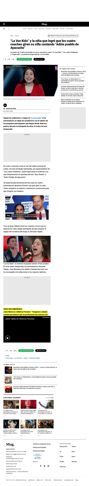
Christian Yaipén (34, 358)
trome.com (48, 480)
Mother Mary (55, 28)
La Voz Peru (18, 358)
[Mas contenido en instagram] (48, 466)
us (60, 451)
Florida (24, 28)
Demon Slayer (69, 28)
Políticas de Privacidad (39, 447)
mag (76, 480)
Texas (35, 28)
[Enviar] (4, 29)
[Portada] (10, 447)
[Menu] (5, 24)
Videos (74, 446)
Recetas (74, 461)
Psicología (48, 28)
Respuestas (63, 446)
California (30, 28)
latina (25, 358)
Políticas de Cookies (39, 450)
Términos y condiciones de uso (42, 444)
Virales (62, 461)
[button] (7, 338)
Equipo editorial (10, 449)
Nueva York (41, 28)
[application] (27, 329)
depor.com (40, 480)
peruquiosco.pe (68, 480)
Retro (73, 456)
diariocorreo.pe (58, 480)
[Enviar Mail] (4, 108)
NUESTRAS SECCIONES (65, 443)
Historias (63, 466)
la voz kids (9, 358)
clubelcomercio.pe (21, 480)
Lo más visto (9, 364)
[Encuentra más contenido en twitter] (9, 59)
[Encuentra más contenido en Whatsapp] (13, 59)
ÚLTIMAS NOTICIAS (67, 69)
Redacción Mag (11, 108)
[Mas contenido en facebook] (41, 466)
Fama (61, 456)
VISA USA (62, 28)
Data (73, 451)
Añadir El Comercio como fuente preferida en (63, 35)
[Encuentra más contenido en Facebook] (5, 59)
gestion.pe (32, 480)
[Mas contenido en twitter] (44, 466)
